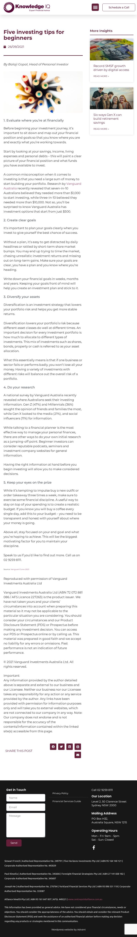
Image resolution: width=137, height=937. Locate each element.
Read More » (101, 76)
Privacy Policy (60, 793)
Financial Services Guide (66, 801)
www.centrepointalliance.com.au (85, 899)
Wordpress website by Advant (68, 929)
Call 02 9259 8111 (102, 790)
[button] (95, 7)
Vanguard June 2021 (20, 569)
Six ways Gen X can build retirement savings (107, 118)
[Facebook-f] (94, 847)
